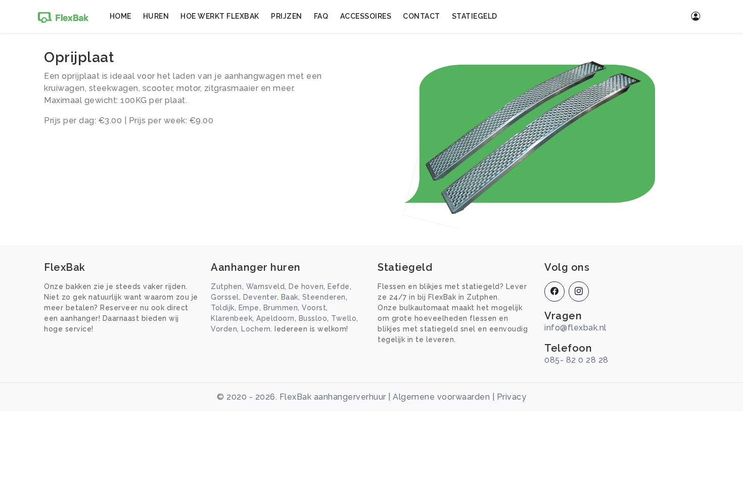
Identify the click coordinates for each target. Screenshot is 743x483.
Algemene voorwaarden (441, 397)
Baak (289, 297)
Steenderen (324, 297)
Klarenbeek (231, 318)
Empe (249, 308)
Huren (156, 16)
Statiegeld (474, 16)
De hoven (306, 286)
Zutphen (226, 286)
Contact (421, 16)
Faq (321, 16)
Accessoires (366, 16)
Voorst (314, 308)
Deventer (260, 297)
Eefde (339, 286)
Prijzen (286, 16)
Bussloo (313, 318)
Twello (343, 318)
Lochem (255, 329)
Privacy (512, 397)
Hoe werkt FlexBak (219, 16)
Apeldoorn (275, 318)
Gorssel (225, 297)
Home (120, 16)
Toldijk (223, 308)
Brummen (280, 308)
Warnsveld (265, 286)
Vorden (224, 329)
